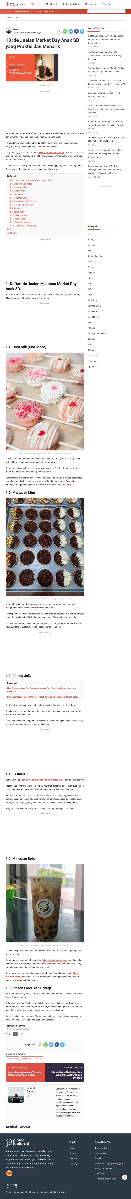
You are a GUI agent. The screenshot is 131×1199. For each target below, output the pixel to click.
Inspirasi (91, 272)
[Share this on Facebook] (76, 31)
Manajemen (51, 4)
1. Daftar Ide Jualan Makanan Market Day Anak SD (30, 180)
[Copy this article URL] (59, 31)
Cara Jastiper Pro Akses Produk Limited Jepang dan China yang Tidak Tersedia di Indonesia (106, 109)
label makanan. (65, 485)
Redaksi (99, 1158)
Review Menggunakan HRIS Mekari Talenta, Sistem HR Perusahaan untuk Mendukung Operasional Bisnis (105, 170)
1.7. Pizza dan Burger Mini (22, 205)
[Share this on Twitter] (71, 31)
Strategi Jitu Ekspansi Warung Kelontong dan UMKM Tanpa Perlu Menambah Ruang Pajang (106, 39)
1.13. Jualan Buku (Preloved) (23, 226)
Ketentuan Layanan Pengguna (110, 1163)
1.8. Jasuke (15, 208)
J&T (89, 283)
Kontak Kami (101, 1153)
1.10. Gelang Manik (18, 215)
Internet (91, 278)
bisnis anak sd (12, 1059)
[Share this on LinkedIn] (82, 31)
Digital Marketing (71, 4)
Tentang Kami (102, 1148)
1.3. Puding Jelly (17, 191)
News (22, 4)
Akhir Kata (12, 233)
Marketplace (90, 4)
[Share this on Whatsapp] (65, 31)
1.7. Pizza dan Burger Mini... (18, 1029)
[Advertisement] (45, 111)
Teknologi (107, 4)
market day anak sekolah (32, 1059)
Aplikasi (91, 245)
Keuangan (92, 300)
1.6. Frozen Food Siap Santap (23, 201)
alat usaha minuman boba (55, 960)
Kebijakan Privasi (104, 1168)
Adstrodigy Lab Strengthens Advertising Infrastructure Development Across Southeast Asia (105, 153)
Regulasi (37, 11)
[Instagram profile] (28, 1096)
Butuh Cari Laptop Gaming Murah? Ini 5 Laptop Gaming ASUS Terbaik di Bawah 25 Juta (105, 125)
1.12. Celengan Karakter (20, 222)
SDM (90, 344)
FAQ (9, 229)
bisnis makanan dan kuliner (51, 152)
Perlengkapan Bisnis (23, 11)
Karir (90, 295)
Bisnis (33, 4)
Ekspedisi (92, 261)
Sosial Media (93, 355)
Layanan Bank (94, 306)
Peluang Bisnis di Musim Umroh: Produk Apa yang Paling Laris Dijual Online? (42, 697)
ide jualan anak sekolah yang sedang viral (44, 780)
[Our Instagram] (8, 1185)
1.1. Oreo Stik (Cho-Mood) (21, 184)
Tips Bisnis (48, 11)
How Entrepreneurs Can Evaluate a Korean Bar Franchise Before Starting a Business (105, 55)
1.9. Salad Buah (17, 212)
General (91, 267)
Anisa (16, 29)
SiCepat (91, 350)
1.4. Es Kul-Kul (16, 194)
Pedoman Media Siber (106, 1179)
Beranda (9, 17)
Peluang (9, 11)
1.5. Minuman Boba (19, 198)
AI (88, 234)
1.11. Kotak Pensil (18, 219)
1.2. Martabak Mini (18, 187)
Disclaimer (100, 1174)
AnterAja (91, 239)
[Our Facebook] (15, 1185)
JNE (89, 289)
